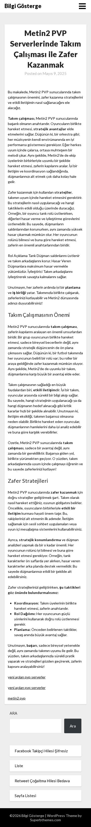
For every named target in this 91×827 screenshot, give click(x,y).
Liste (19, 765)
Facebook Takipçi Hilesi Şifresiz (41, 751)
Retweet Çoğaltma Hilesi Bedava (42, 780)
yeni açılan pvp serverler (27, 677)
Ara (13, 713)
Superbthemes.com (45, 820)
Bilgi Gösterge (23, 6)
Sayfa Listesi (25, 795)
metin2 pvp (17, 698)
